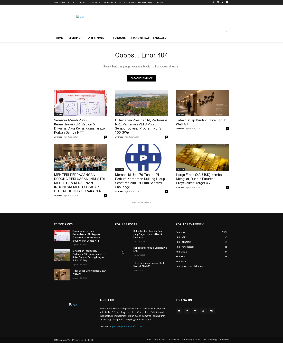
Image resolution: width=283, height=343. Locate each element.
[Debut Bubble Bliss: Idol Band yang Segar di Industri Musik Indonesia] (123, 235)
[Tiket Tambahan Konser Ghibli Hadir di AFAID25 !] (123, 267)
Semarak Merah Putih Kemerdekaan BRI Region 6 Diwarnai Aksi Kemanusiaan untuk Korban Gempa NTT (79, 126)
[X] (218, 2)
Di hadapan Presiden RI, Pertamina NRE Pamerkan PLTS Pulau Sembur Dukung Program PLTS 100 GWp (141, 126)
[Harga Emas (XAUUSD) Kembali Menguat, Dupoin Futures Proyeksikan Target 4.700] (202, 157)
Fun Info (58, 115)
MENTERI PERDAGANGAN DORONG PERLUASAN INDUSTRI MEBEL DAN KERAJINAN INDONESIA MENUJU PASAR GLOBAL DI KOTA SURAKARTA (79, 183)
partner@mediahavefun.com (127, 326)
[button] (225, 30)
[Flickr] (195, 311)
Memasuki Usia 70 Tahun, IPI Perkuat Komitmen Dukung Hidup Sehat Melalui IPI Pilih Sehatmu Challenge (140, 181)
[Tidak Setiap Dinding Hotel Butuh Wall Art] (202, 103)
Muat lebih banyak (140, 202)
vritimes (58, 137)
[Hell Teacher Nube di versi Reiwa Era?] (123, 251)
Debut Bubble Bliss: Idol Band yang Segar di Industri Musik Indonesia (148, 234)
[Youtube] (227, 2)
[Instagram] (213, 2)
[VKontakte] (211, 311)
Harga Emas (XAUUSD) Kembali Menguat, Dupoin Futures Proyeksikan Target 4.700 (200, 179)
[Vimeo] (222, 2)
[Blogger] (179, 311)
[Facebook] (209, 2)
